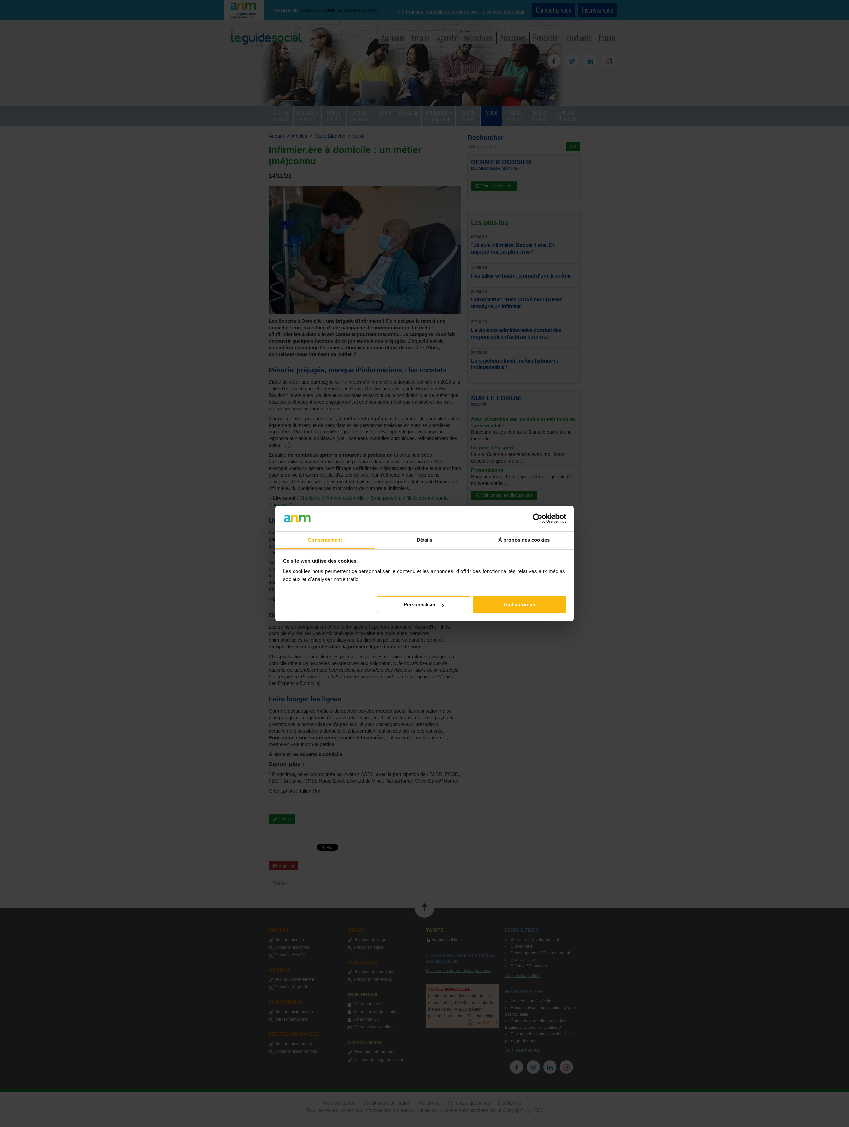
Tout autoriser (519, 604)
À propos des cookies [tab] (524, 540)
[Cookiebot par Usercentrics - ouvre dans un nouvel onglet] (537, 518)
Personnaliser (420, 604)
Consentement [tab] (325, 540)
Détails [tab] (425, 540)
